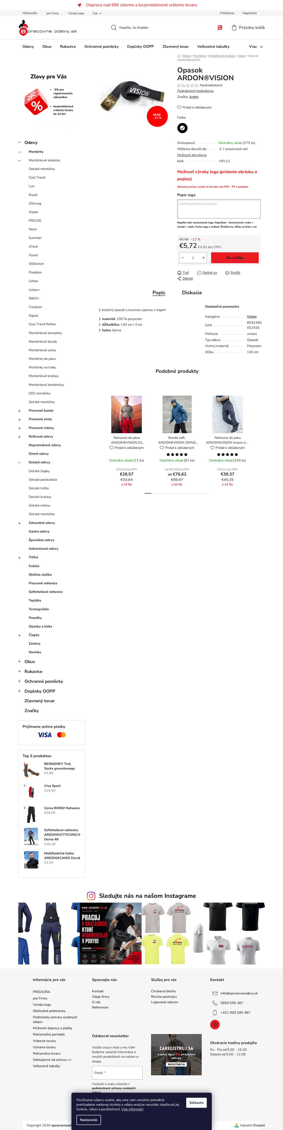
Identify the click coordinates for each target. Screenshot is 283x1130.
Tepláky (35, 600)
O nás (96, 1002)
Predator (35, 272)
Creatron (35, 307)
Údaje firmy (100, 997)
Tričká (33, 557)
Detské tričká (39, 488)
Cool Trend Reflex (42, 324)
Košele (34, 566)
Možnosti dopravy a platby (52, 1028)
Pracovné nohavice (43, 583)
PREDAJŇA (29, 13)
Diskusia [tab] (192, 292)
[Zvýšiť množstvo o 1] (203, 258)
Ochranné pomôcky (44, 681)
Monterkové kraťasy (44, 376)
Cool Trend (37, 177)
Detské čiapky (39, 471)
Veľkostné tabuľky (46, 1066)
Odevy (31, 142)
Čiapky (34, 635)
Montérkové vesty (42, 350)
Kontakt (98, 991)
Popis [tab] (158, 292)
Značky (32, 711)
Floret (33, 255)
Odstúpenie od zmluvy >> (52, 1059)
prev (97, 443)
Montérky (36, 151)
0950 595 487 (232, 1003)
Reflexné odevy (41, 436)
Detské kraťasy (40, 497)
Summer (35, 238)
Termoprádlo (39, 609)
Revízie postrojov (164, 997)
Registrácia (250, 13)
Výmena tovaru (44, 1047)
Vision (33, 212)
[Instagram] (215, 1024)
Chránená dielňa (163, 991)
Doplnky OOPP (40, 691)
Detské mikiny (39, 505)
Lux (31, 186)
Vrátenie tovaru (44, 1041)
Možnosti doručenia (192, 155)
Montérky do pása (42, 358)
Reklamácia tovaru (47, 1053)
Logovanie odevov (164, 1002)
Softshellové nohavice (46, 592)
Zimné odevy (39, 453)
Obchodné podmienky (49, 1011)
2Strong (35, 203)
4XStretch (36, 264)
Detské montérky (42, 169)
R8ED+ (34, 298)
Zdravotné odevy (42, 523)
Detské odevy (39, 462)
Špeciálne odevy (41, 540)
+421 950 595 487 (235, 1012)
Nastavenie (88, 1120)
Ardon (194, 97)
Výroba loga (76, 13)
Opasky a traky (40, 626)
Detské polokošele (43, 479)
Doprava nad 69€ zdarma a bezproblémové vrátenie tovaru (141, 5)
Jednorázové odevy (43, 548)
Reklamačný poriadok (49, 1034)
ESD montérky (39, 393)
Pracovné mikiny (41, 428)
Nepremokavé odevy (45, 445)
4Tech (33, 246)
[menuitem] (28, 46)
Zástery (34, 643)
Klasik (33, 195)
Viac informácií (132, 1109)
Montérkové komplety (45, 333)
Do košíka (235, 257)
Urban (33, 281)
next (257, 443)
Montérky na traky (42, 367)
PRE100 (35, 220)
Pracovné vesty (40, 419)
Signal (33, 315)
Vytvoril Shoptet (252, 1125)
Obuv (30, 662)
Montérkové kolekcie (44, 160)
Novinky (35, 652)
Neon (33, 229)
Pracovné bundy (41, 410)
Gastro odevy (39, 531)
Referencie (100, 1007)
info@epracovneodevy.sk (239, 993)
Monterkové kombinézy (46, 384)
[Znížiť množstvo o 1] (183, 258)
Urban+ (34, 290)
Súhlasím (196, 1102)
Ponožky (35, 618)
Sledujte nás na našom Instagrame (147, 896)
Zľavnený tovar (40, 701)
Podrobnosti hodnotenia (195, 91)
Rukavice (33, 671)
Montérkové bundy (43, 341)
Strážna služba (40, 574)
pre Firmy (53, 13)
